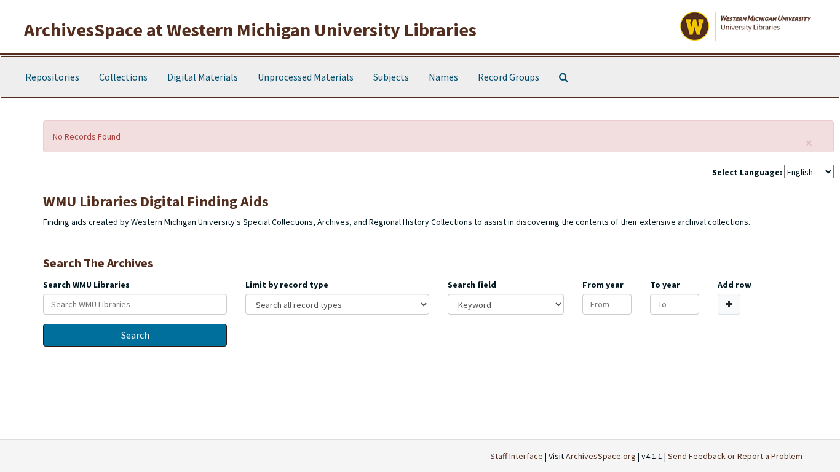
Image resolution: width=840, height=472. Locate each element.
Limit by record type (286, 284)
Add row (734, 284)
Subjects (391, 77)
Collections (123, 77)
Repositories (52, 77)
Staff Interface (516, 456)
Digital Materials (202, 77)
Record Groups (508, 77)
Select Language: (747, 172)
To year (665, 284)
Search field (472, 284)
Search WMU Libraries (86, 284)
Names (443, 77)
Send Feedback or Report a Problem (735, 456)
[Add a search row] (729, 304)
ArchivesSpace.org (601, 456)
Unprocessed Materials (306, 77)
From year (603, 284)
